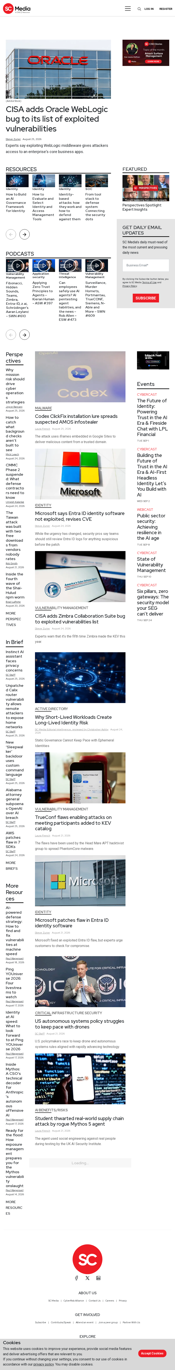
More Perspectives (13, 619)
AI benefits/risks (51, 1110)
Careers (109, 1300)
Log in (149, 8)
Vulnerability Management (61, 608)
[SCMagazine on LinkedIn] (98, 1278)
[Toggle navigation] (127, 8)
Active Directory (51, 709)
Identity (43, 505)
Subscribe (146, 298)
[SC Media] (16, 8)
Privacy (123, 1300)
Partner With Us (131, 1322)
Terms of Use (149, 282)
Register (165, 8)
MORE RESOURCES (14, 1208)
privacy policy (44, 1364)
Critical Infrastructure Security (68, 1013)
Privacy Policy (129, 286)
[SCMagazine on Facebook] (76, 1278)
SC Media (53, 1300)
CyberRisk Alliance (74, 1300)
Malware (43, 408)
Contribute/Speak (61, 1322)
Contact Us (95, 1300)
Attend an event (84, 1322)
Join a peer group (108, 1322)
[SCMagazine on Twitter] (87, 1278)
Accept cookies (152, 1353)
